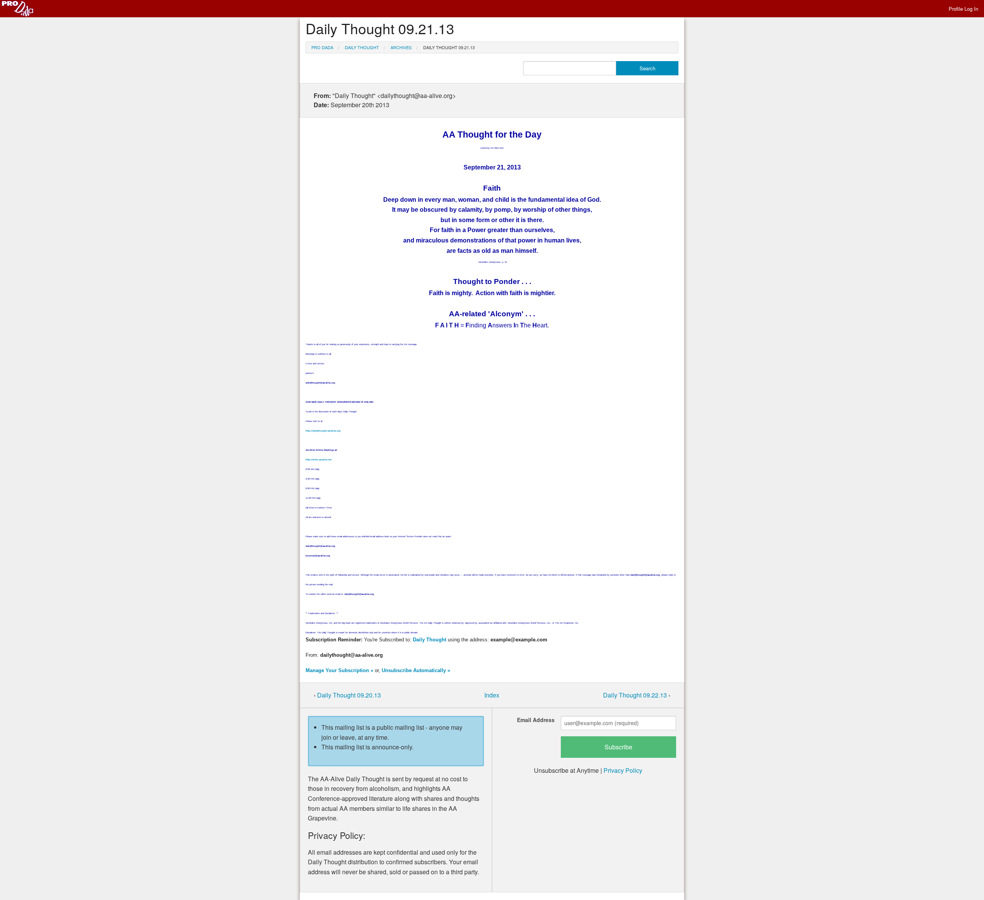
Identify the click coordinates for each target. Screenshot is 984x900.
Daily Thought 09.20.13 (349, 695)
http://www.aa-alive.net (318, 459)
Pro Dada (322, 47)
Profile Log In (963, 8)
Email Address (536, 720)
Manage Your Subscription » (339, 670)
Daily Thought (362, 47)
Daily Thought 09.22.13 (635, 695)
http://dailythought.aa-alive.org (323, 431)
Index (491, 695)
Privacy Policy (622, 770)
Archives (401, 47)
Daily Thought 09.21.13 (449, 47)
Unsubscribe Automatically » (416, 670)
